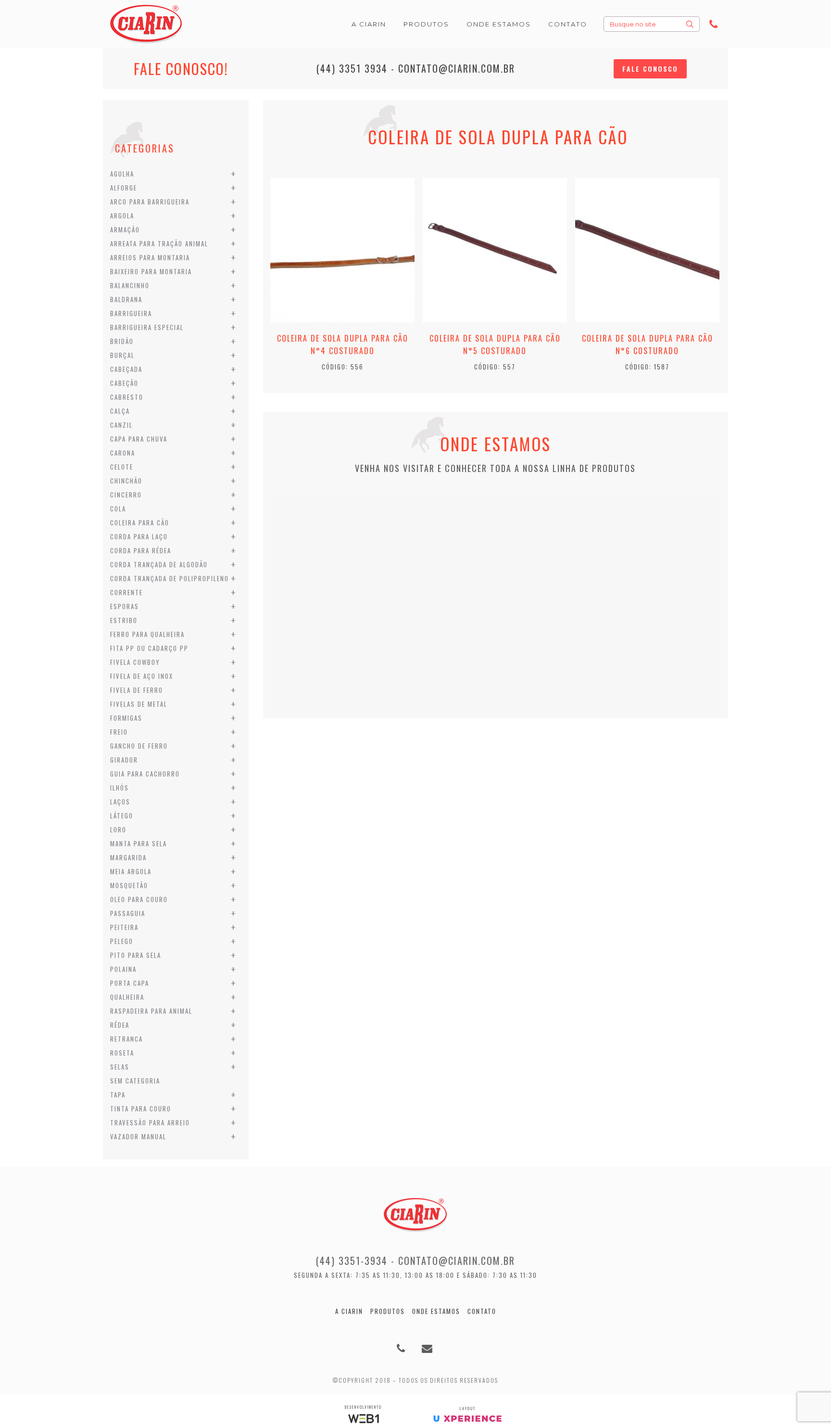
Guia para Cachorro (145, 773)
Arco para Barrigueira (149, 201)
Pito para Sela (135, 955)
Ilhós (119, 787)
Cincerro (126, 494)
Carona (122, 453)
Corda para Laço (139, 536)
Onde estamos (436, 1311)
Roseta (122, 1053)
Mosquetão (129, 885)
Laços (120, 801)
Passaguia (127, 913)
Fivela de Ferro (136, 690)
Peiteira (124, 927)
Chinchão (126, 480)
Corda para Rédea (140, 550)
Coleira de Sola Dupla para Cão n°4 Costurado (342, 344)
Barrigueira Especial (147, 327)
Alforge (123, 187)
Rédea (119, 1025)
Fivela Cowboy (135, 662)
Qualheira (127, 997)
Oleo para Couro (139, 899)
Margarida (128, 857)
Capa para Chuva (138, 439)
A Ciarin (349, 1311)
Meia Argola (130, 871)
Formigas (126, 718)
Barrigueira (131, 313)
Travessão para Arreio (150, 1122)
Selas (119, 1066)
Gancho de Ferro (139, 746)
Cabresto (126, 397)
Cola (118, 508)
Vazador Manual (138, 1136)
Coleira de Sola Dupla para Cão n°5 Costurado (495, 344)
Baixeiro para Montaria (151, 271)
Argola (122, 215)
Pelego (121, 941)
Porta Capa (129, 983)
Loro (118, 829)
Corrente (126, 592)
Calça (120, 411)
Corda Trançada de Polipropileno (169, 578)
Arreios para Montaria (150, 257)
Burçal (122, 355)
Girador (124, 760)
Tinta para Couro (140, 1108)
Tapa (118, 1094)
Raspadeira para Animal (151, 1011)
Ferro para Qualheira (147, 634)
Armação (125, 229)
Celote (121, 467)
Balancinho (130, 285)
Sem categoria (135, 1080)
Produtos (387, 1311)
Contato (481, 1311)
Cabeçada (126, 369)
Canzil (121, 425)
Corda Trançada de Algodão (159, 564)
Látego (121, 815)
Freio (119, 732)
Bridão (122, 341)
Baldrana (126, 299)
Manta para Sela (138, 843)
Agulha (122, 173)
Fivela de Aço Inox (141, 676)
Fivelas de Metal (138, 704)
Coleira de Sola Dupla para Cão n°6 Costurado (647, 344)
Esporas (124, 606)
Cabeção (124, 383)
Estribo (124, 620)
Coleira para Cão (139, 522)
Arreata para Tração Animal (159, 243)
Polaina (123, 969)
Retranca (126, 1039)
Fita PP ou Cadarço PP (149, 648)
